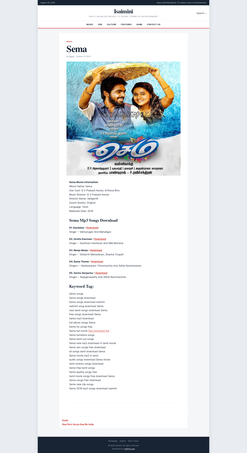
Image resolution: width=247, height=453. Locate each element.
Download (92, 227)
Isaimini (123, 11)
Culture (111, 24)
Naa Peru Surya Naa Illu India (78, 424)
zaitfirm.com (129, 449)
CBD (100, 24)
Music (89, 24)
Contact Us (154, 24)
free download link (98, 330)
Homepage (112, 441)
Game (139, 24)
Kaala (65, 420)
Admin (71, 56)
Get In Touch (133, 441)
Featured (126, 24)
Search (200, 13)
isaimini (123, 441)
